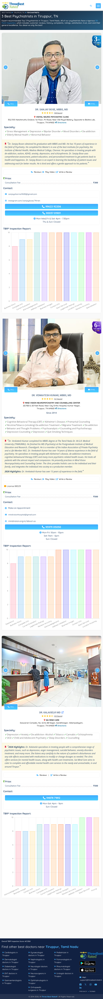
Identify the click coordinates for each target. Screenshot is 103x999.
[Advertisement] (51, 919)
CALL (12, 104)
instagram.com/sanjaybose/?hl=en (24, 200)
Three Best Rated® (50, 997)
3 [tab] (51, 97)
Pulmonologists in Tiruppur (63, 960)
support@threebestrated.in (91, 980)
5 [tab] (55, 97)
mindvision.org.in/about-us (22, 521)
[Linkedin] (80, 987)
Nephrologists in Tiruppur (36, 960)
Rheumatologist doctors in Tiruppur (62, 967)
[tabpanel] (51, 68)
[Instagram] (90, 984)
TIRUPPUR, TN (19, 13)
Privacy (83, 991)
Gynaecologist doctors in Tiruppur (36, 954)
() (58, 113)
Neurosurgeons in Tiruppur (37, 974)
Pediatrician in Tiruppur (61, 954)
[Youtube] (96, 984)
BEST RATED (6, 13)
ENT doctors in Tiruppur (9, 974)
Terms (92, 991)
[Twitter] (85, 984)
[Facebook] (80, 984)
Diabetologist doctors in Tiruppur (10, 967)
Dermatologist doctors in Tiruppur (10, 960)
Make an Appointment (19, 508)
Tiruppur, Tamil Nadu (62, 947)
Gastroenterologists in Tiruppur (12, 981)
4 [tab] (53, 97)
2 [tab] (52, 700)
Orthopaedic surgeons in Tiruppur (37, 988)
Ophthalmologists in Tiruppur (38, 981)
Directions (61, 122)
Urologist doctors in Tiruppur (63, 974)
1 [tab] (50, 700)
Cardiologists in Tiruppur (10, 954)
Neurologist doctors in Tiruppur (37, 967)
